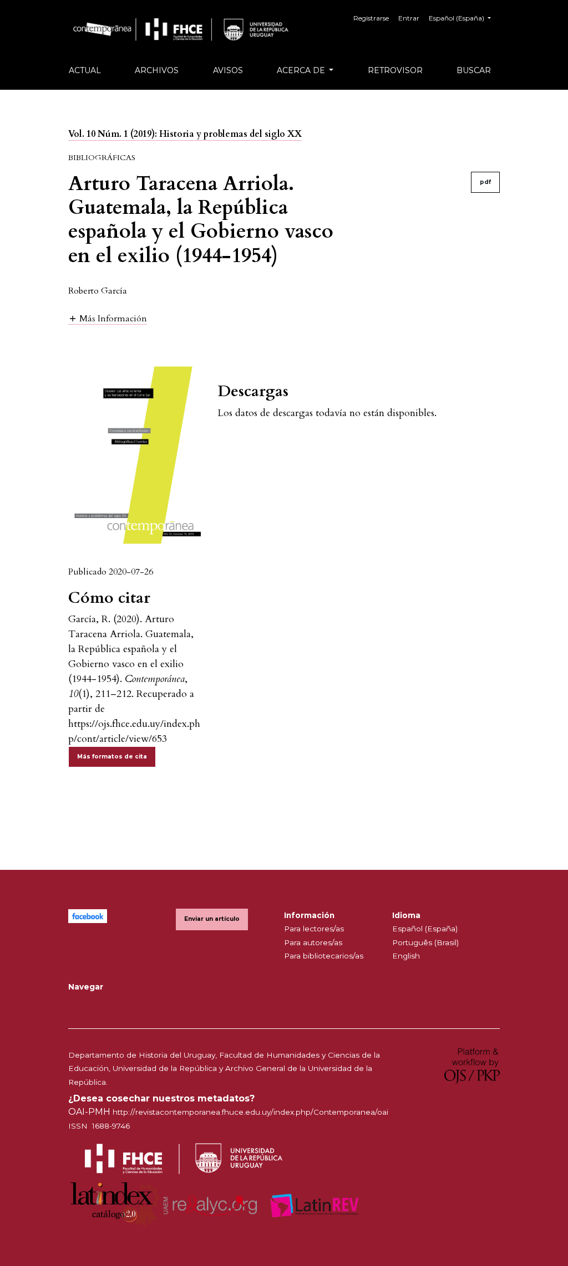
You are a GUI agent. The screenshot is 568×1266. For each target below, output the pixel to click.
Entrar (408, 18)
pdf (485, 182)
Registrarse (371, 18)
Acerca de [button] (302, 70)
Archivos (157, 70)
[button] (107, 318)
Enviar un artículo (212, 918)
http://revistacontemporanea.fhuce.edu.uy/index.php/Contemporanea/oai (250, 1112)
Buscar (474, 70)
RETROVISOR (395, 70)
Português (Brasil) (425, 942)
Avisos (228, 70)
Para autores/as (313, 942)
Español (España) (425, 928)
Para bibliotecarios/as (323, 955)
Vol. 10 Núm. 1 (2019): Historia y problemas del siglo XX (185, 134)
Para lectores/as (314, 928)
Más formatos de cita (112, 756)
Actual (85, 70)
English (406, 955)
